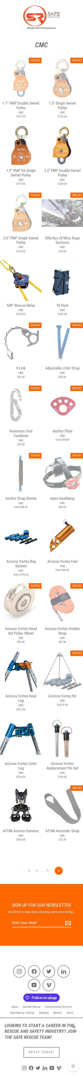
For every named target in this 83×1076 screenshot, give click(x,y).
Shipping (44, 1012)
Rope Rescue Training (22, 1012)
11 (47, 870)
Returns (57, 1012)
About (15, 1006)
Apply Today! (42, 1052)
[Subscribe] (67, 923)
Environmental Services (58, 1006)
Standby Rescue (32, 1006)
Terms (69, 1012)
